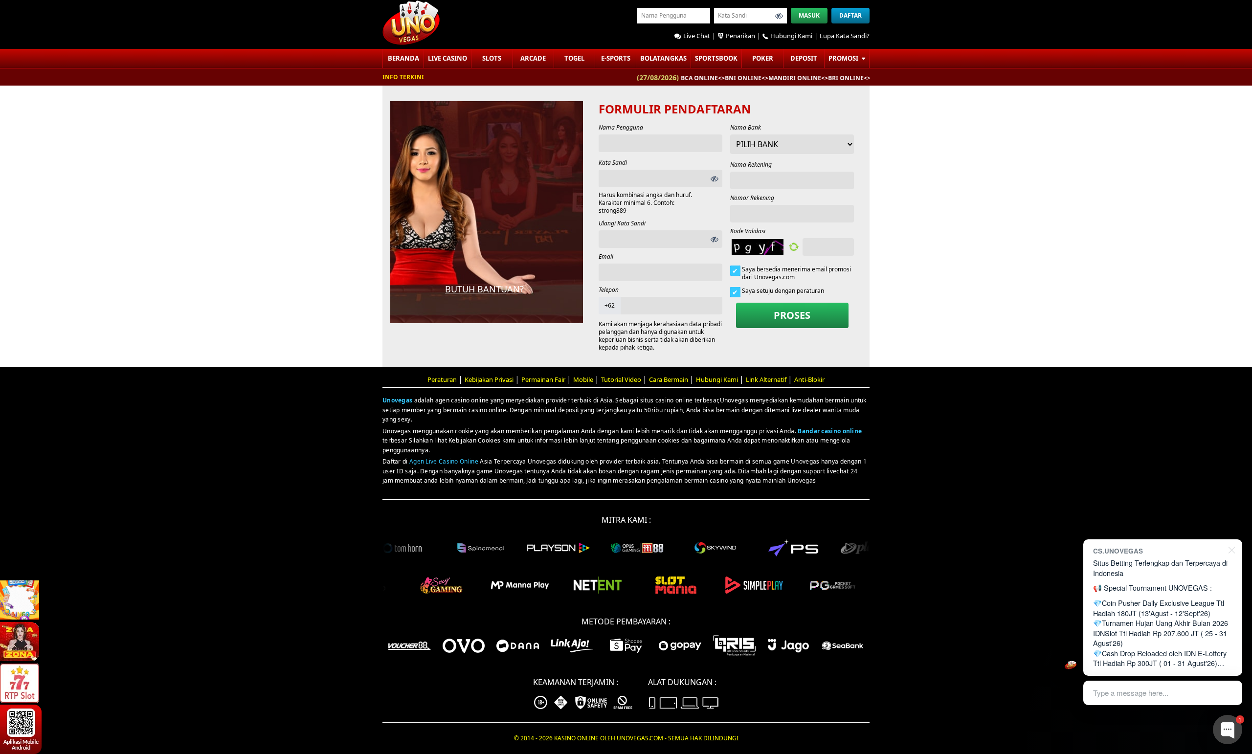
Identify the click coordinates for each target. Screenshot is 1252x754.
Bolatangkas (663, 58)
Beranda (403, 58)
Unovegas (397, 400)
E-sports (615, 58)
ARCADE (533, 58)
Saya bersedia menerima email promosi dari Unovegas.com (796, 273)
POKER (762, 58)
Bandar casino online (830, 431)
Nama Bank (745, 127)
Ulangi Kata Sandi (622, 223)
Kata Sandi (613, 162)
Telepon (609, 290)
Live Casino (447, 58)
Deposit (803, 58)
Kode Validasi (747, 231)
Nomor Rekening (752, 198)
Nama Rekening (751, 164)
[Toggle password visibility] (779, 16)
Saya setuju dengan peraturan (783, 291)
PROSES (792, 315)
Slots (491, 58)
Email (606, 256)
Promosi (844, 58)
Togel (574, 58)
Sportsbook (716, 58)
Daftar (850, 15)
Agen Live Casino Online (443, 461)
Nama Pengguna (621, 127)
